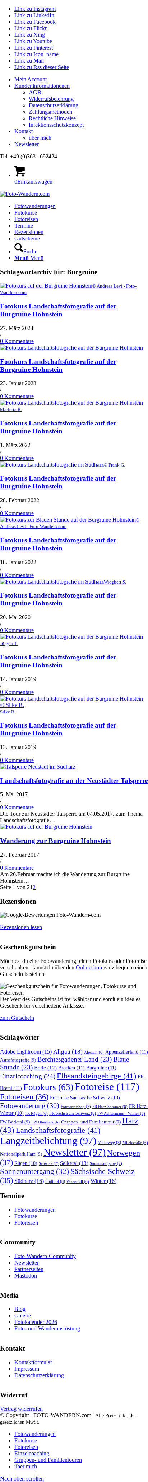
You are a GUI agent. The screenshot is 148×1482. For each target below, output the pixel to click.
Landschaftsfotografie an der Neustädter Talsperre (74, 780)
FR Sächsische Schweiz (72, 1113)
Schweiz (49, 1163)
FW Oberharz (45, 1122)
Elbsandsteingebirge (96, 1075)
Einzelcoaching (27, 1076)
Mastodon (25, 1275)
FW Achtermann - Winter (121, 1114)
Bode (45, 1068)
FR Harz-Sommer (110, 1107)
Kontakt (23, 131)
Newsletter (26, 144)
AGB (35, 92)
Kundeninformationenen (42, 86)
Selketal (74, 1163)
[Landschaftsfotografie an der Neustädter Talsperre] (37, 766)
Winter (103, 1180)
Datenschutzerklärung (53, 105)
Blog (20, 1309)
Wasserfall (77, 1182)
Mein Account (30, 79)
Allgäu (68, 1051)
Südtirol (55, 1181)
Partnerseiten (28, 1269)
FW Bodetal (15, 1122)
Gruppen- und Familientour (91, 1122)
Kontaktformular (33, 1362)
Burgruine (101, 1068)
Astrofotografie (18, 1060)
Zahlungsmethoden (50, 112)
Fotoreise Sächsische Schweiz (85, 1097)
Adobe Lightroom (26, 1052)
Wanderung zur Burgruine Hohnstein (55, 840)
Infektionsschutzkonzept (56, 125)
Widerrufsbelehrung (51, 99)
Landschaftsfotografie (58, 1130)
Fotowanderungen (35, 1210)
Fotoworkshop (76, 1106)
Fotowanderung (29, 1105)
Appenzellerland (126, 1052)
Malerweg (109, 1142)
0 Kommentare (17, 341)
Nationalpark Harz (21, 1154)
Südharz (29, 1180)
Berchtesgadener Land (74, 1059)
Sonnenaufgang (106, 1163)
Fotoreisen (24, 1097)
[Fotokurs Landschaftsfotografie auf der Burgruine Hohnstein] (71, 347)
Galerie (22, 1315)
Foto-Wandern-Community (45, 1256)
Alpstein (94, 1052)
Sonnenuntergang (34, 1171)
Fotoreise (107, 1086)
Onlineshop (89, 967)
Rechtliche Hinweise (52, 118)
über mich (40, 138)
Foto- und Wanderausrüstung (47, 1328)
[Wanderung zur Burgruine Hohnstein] (46, 827)
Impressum (26, 1369)
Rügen (25, 1163)
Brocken (71, 1068)
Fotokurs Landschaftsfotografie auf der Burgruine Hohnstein (58, 310)
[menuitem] (81, 79)
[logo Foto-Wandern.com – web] (25, 194)
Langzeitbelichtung (48, 1140)
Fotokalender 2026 (35, 1322)
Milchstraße (135, 1143)
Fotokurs (48, 1087)
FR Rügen (36, 1114)
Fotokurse (25, 1216)
